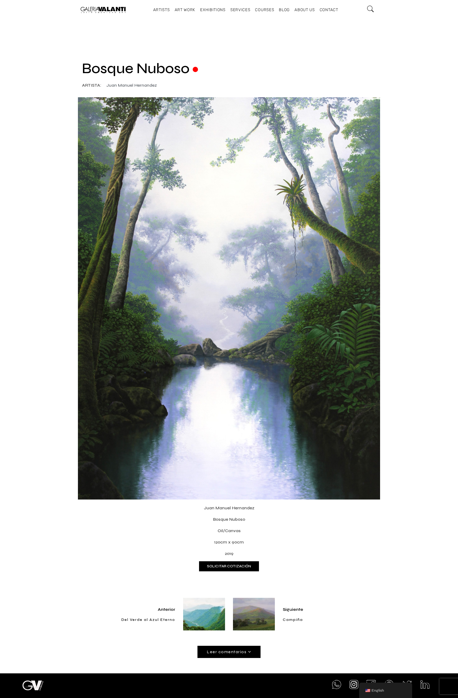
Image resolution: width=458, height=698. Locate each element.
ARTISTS (161, 9)
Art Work (185, 9)
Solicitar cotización (229, 566)
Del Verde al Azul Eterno (148, 619)
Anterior (166, 609)
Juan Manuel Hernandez (131, 85)
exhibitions (213, 9)
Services (240, 9)
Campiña (293, 619)
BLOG (284, 9)
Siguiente (293, 609)
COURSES (264, 9)
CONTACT (329, 9)
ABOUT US (304, 9)
